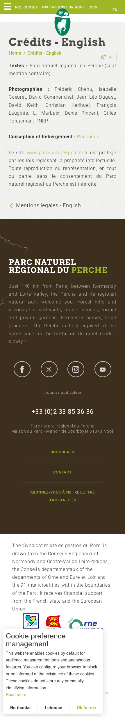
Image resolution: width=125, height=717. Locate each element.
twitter (49, 369)
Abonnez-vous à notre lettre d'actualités (62, 496)
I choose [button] (53, 707)
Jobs (92, 7)
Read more (16, 694)
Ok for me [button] (86, 707)
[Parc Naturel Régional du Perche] (62, 22)
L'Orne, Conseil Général (85, 624)
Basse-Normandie (53, 624)
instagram (75, 369)
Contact (62, 472)
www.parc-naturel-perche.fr (57, 152)
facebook (22, 369)
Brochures (62, 452)
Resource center (20, 7)
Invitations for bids (63, 7)
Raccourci (88, 136)
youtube (102, 369)
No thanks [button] (20, 707)
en (114, 10)
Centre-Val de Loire (30, 624)
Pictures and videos (62, 392)
